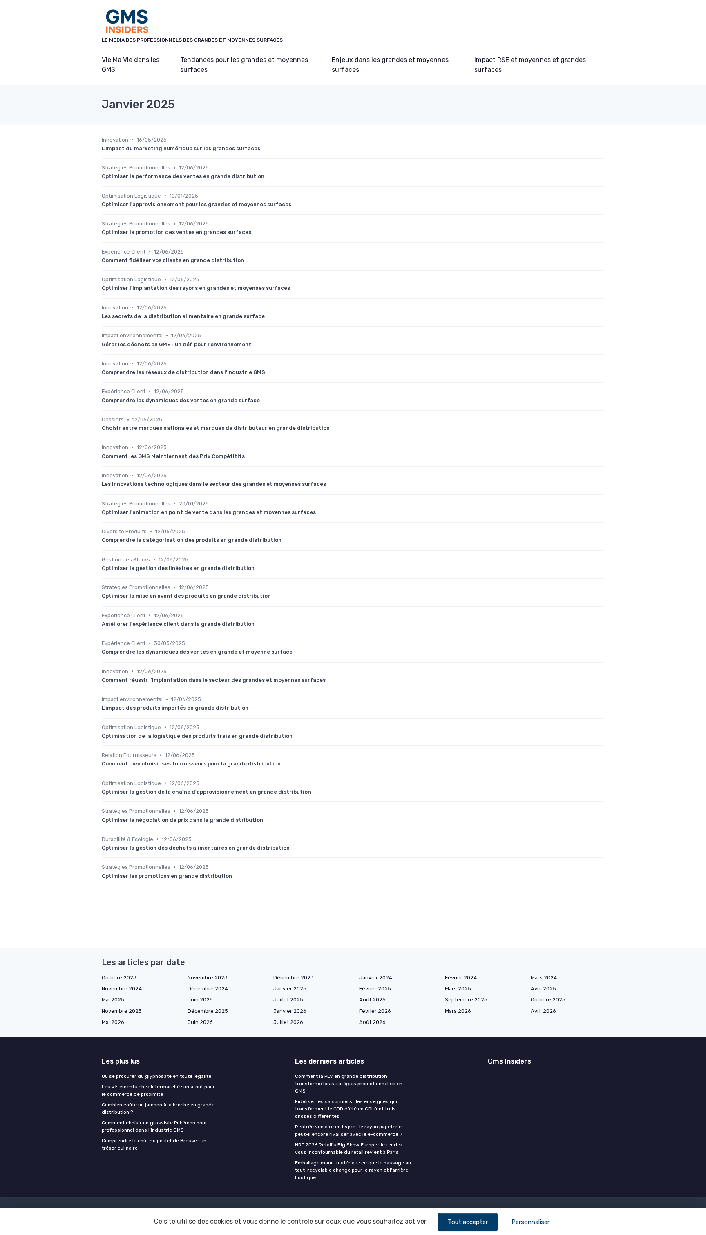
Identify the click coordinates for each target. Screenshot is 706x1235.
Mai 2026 (113, 1022)
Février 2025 (375, 989)
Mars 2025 (458, 989)
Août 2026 (372, 1022)
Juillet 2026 (288, 1022)
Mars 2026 (458, 1011)
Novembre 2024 (122, 989)
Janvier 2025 (289, 989)
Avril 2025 (543, 989)
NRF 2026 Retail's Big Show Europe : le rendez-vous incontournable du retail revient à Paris (350, 1148)
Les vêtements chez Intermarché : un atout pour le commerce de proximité (158, 1090)
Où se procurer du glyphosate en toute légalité (156, 1076)
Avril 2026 (543, 1011)
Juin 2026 (200, 1022)
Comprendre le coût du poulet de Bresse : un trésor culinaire (154, 1144)
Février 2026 (375, 1011)
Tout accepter (468, 1222)
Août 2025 (372, 1000)
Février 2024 (461, 978)
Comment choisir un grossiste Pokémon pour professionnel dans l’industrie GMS (154, 1126)
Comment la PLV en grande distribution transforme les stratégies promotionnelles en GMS (348, 1083)
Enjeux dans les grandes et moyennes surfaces (390, 64)
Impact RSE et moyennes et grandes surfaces (530, 64)
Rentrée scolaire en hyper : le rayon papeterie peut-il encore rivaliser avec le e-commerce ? (348, 1130)
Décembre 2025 (208, 1011)
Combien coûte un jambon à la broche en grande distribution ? (158, 1108)
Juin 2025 (200, 1000)
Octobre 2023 (119, 978)
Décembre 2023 (293, 978)
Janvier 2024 (375, 978)
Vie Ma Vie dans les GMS (130, 64)
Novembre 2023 (208, 978)
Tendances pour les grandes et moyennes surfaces (244, 64)
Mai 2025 (113, 1000)
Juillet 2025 (288, 1000)
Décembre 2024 (208, 989)
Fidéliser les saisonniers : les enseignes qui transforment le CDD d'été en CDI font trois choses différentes (346, 1109)
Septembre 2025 (466, 1000)
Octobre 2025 (548, 1000)
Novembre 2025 (122, 1011)
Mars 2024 (544, 978)
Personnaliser (531, 1222)
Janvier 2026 (289, 1011)
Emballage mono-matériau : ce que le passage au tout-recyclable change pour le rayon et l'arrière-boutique (353, 1170)
